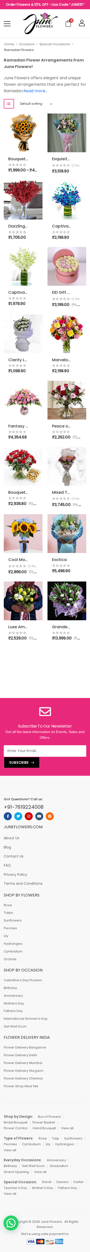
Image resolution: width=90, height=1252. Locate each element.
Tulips (8, 912)
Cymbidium (13, 951)
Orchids (10, 959)
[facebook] (8, 816)
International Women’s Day (26, 1018)
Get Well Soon (15, 1026)
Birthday (10, 988)
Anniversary (13, 995)
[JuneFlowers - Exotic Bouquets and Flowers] (40, 23)
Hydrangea (13, 943)
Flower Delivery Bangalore (25, 1047)
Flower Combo (16, 1128)
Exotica (59, 559)
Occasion (27, 44)
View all (67, 1128)
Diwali (47, 1182)
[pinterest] (50, 816)
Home (9, 44)
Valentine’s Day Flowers (23, 980)
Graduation (59, 1166)
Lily (6, 936)
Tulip (55, 1138)
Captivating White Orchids (35, 292)
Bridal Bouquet (16, 1122)
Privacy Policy (15, 874)
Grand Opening (16, 1172)
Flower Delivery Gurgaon (24, 1070)
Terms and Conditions (23, 883)
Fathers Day (13, 1010)
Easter (79, 1182)
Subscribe (18, 762)
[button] (11, 1223)
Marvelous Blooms (70, 360)
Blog (7, 847)
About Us (11, 838)
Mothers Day (14, 1003)
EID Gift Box (63, 292)
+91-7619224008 (24, 807)
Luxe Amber (20, 627)
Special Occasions (55, 44)
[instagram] (29, 816)
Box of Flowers (49, 1116)
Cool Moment (22, 559)
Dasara (62, 1182)
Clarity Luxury (21, 360)
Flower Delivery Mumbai (23, 1062)
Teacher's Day (15, 1188)
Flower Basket (43, 1122)
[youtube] (39, 816)
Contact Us (14, 856)
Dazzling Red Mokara (29, 226)
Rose (8, 905)
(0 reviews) (77, 165)
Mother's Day (42, 1188)
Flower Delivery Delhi (20, 1055)
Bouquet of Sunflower (30, 159)
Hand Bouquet (44, 1128)
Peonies (10, 928)
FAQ (7, 865)
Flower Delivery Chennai (23, 1078)
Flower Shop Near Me (21, 1086)
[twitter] (18, 816)
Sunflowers (13, 920)
